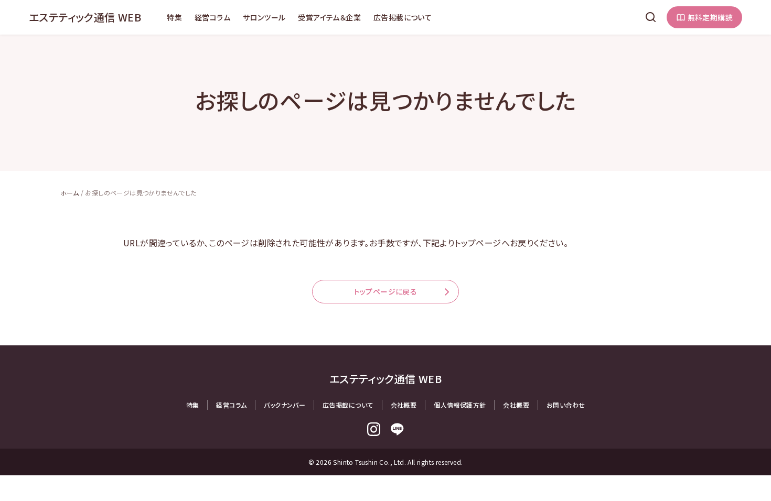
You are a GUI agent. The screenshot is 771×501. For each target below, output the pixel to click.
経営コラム (212, 17)
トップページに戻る (385, 291)
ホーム (69, 192)
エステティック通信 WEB (85, 17)
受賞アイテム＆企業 (329, 17)
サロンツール (264, 17)
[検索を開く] (650, 17)
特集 (174, 17)
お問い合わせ (566, 404)
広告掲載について (402, 17)
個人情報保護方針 (460, 404)
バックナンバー (284, 404)
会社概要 (404, 404)
